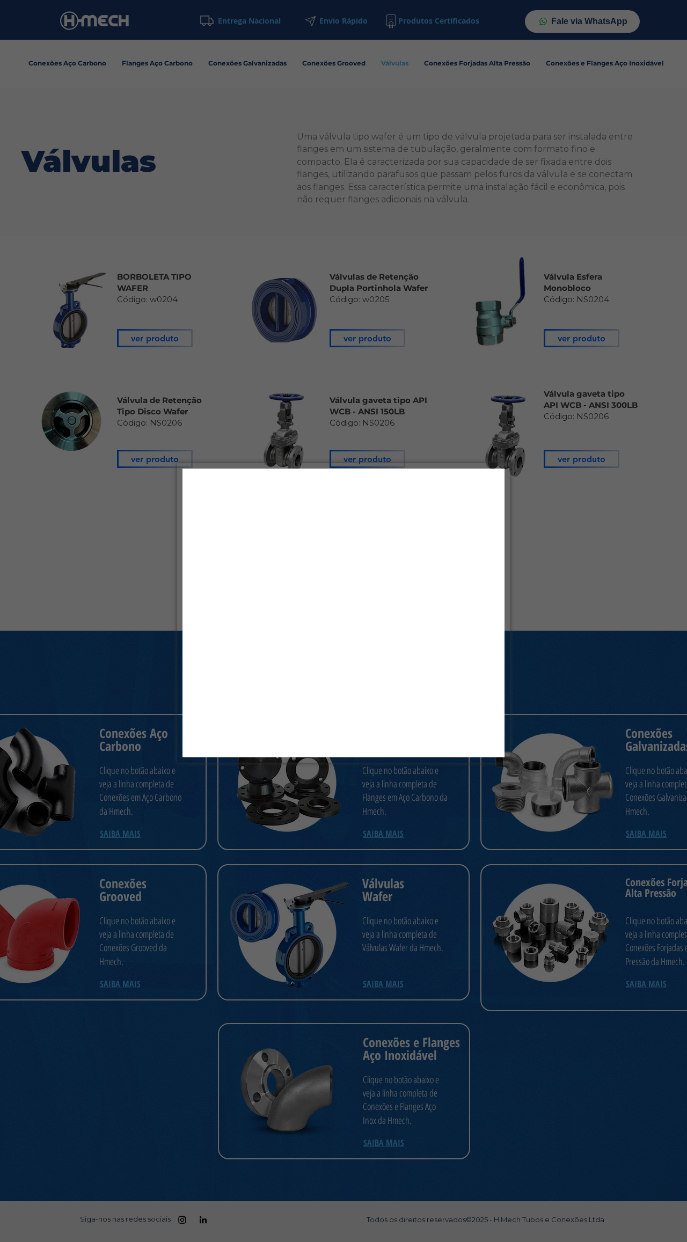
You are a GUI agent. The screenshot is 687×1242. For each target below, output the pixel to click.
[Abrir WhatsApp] (660, 1215)
